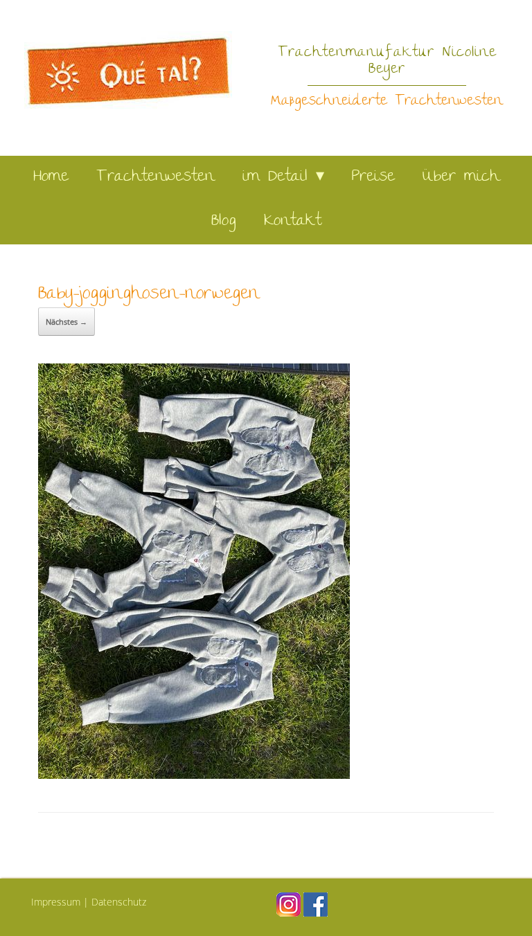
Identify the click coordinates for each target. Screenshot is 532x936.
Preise (373, 177)
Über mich (461, 177)
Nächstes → (66, 321)
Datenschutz (118, 901)
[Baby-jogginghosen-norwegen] (194, 774)
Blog (223, 221)
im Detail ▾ (283, 177)
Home (51, 177)
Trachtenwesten (155, 177)
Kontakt (292, 221)
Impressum (55, 901)
